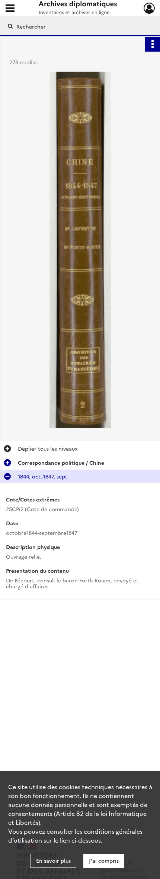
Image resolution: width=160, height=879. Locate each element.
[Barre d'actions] (152, 44)
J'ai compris (104, 860)
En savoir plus (53, 860)
